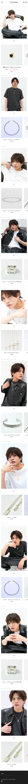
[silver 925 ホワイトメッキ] (11, 422)
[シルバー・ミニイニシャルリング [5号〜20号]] (11, 269)
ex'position (4, 779)
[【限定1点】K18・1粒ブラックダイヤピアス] (11, 55)
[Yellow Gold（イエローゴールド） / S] (11, 55)
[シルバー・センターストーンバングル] (11, 422)
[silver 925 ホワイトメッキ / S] (11, 505)
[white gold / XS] (11, 340)
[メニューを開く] (2, 2)
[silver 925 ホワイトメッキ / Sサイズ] (11, 198)
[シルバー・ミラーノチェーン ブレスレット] (11, 198)
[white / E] (11, 269)
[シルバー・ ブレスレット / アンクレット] (11, 127)
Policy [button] (3, 773)
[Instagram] (1, 781)
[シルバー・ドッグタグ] (11, 505)
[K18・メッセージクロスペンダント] (11, 340)
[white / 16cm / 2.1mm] (11, 127)
